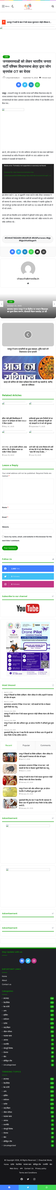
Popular (26, 745)
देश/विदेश (7, 1002)
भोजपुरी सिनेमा (8, 1048)
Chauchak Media (45, 1160)
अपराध (6, 1040)
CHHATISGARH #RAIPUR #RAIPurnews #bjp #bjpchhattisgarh (28, 239)
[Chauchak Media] (28, 6)
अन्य (5, 1011)
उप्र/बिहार (7, 1027)
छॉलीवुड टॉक (8, 1061)
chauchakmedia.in (13, 78)
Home (4, 976)
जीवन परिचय (8, 1031)
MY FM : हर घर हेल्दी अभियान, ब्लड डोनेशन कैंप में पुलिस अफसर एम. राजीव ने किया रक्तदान (14, 449)
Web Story (14, 1168)
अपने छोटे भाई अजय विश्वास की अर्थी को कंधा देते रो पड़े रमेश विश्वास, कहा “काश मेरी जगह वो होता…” (41, 449)
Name (5, 507)
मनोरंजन (6, 1019)
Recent (8, 745)
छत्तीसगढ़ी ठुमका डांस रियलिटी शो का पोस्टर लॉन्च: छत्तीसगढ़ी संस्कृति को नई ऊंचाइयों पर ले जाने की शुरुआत (41, 420)
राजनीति (6, 1044)
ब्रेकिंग (6, 1015)
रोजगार (6, 1052)
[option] (28, 304)
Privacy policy (40, 1168)
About (4, 980)
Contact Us (28, 1168)
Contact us (6, 984)
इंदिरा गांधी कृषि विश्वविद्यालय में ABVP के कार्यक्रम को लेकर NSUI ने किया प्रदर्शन (14, 420)
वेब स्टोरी (6, 1007)
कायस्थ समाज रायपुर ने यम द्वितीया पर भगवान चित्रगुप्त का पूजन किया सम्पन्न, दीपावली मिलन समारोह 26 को (27, 310)
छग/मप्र (6, 998)
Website (5, 527)
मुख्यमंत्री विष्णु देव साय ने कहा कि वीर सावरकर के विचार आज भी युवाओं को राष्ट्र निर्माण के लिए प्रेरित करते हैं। (35, 803)
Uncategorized (10, 1065)
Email (5, 517)
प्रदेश (6, 57)
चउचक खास (8, 1036)
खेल (5, 1056)
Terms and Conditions (28, 1173)
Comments (46, 745)
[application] (28, 178)
